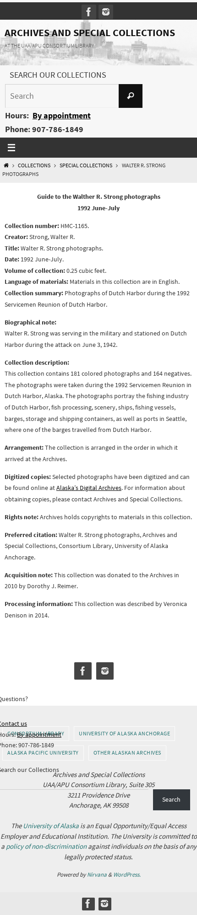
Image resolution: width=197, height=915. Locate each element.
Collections (34, 165)
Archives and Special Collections (90, 32)
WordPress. (127, 874)
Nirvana (97, 874)
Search (171, 799)
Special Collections (86, 165)
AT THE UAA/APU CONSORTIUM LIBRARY (49, 45)
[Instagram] (105, 12)
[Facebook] (89, 12)
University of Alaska (51, 825)
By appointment (62, 115)
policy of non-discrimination (46, 846)
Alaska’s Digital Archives (88, 488)
